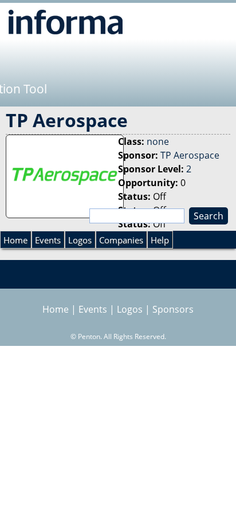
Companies (121, 240)
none (158, 141)
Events (48, 240)
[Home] (65, 22)
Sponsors (173, 309)
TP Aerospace (189, 155)
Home (15, 240)
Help (160, 240)
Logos (80, 240)
